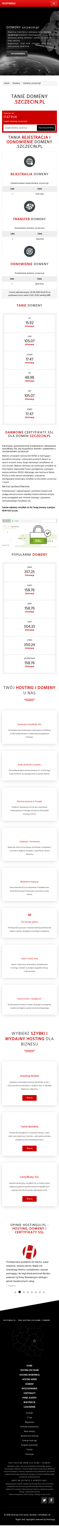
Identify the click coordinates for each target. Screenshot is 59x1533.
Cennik (29, 1449)
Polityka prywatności (29, 1426)
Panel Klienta (29, 1398)
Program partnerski (29, 1445)
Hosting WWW (29, 1379)
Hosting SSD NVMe (29, 1370)
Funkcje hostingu (29, 1440)
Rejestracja (29, 1402)
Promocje (30, 1454)
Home (29, 1365)
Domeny (29, 1384)
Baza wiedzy (29, 1431)
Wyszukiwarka (18, 53)
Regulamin (29, 1422)
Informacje (29, 326)
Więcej (29, 1097)
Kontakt (29, 1413)
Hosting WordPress (29, 1375)
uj (9, 3)
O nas (29, 1417)
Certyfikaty (30, 1393)
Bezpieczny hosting (29, 1436)
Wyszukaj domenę (46, 127)
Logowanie (29, 1407)
